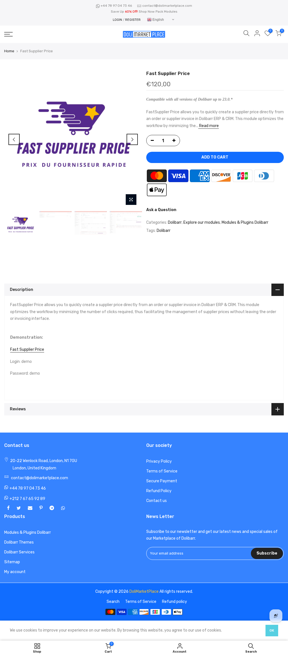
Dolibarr (175, 222)
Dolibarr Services (19, 552)
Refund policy (174, 601)
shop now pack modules (158, 11)
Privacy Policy (159, 461)
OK (271, 630)
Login (117, 20)
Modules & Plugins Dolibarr (245, 222)
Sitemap (12, 562)
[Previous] (14, 139)
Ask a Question (161, 209)
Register (133, 20)
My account (15, 571)
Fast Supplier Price (27, 349)
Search (113, 601)
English (158, 20)
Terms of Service (161, 471)
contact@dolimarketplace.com (167, 6)
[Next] (132, 139)
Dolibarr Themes (19, 542)
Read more (208, 125)
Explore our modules (201, 222)
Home (9, 51)
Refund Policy (159, 490)
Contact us (156, 500)
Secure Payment (161, 481)
